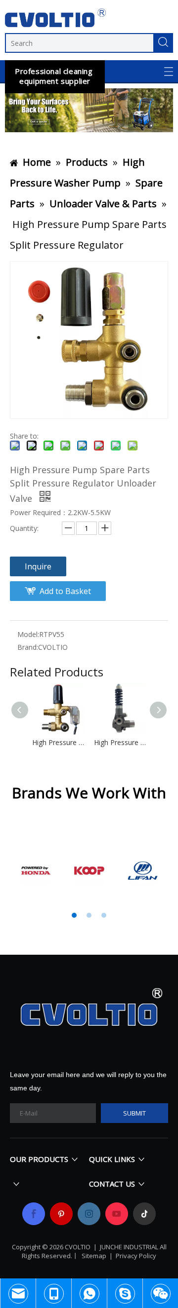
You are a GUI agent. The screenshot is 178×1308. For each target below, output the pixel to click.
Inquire (38, 566)
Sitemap (94, 1255)
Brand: (27, 647)
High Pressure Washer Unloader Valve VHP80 (120, 742)
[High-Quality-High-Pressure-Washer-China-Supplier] (89, 110)
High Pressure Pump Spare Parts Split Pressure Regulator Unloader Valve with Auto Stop (58, 742)
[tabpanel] (36, 870)
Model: (28, 634)
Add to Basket (65, 591)
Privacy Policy (136, 1255)
